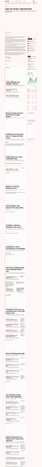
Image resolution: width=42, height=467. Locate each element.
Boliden (9, 111)
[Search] (36, 1)
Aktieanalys (7, 80)
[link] (15, 77)
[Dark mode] (33, 1)
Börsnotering (9, 401)
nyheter (6, 111)
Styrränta (9, 287)
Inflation (20, 287)
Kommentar (10, 88)
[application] (32, 81)
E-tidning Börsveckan (30, 139)
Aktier (8, 245)
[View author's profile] (11, 32)
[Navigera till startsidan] (7, 1)
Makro (12, 266)
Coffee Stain (9, 393)
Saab (8, 168)
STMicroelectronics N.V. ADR (11, 323)
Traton (8, 435)
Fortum (9, 334)
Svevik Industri (13, 88)
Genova (10, 80)
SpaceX (9, 204)
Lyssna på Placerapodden (31, 121)
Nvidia (9, 155)
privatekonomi (9, 266)
